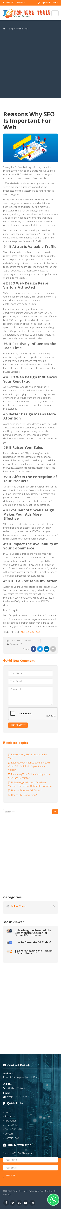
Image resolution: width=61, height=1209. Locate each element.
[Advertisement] (30, 67)
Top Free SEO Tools (30, 631)
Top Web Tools (49, 2)
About (8, 1116)
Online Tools (18, 906)
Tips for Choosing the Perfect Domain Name (34, 952)
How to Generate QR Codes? (25, 790)
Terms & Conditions (15, 1129)
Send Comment (18, 725)
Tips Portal (10, 1120)
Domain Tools (12, 1137)
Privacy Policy (11, 1125)
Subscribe (10, 1175)
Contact (9, 1133)
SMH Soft (7, 1194)
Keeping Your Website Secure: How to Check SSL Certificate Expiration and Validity (29, 766)
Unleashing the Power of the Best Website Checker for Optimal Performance (33, 933)
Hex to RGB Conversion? (23, 795)
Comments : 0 (15, 644)
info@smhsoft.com (17, 1096)
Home (8, 1112)
